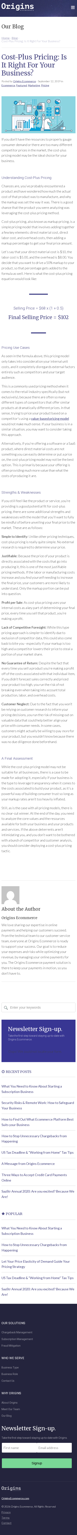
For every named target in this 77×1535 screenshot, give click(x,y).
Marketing (34, 85)
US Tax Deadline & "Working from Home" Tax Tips (37, 1152)
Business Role (9, 1374)
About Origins (9, 1402)
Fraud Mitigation (11, 1345)
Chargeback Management (16, 1332)
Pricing (45, 85)
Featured (21, 85)
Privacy (6, 1512)
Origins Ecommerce (24, 81)
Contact (6, 1523)
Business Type (10, 1367)
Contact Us (7, 1380)
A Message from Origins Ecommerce (28, 1164)
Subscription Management (17, 1339)
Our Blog (6, 1415)
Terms (5, 1517)
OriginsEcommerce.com (15, 1498)
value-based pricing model (50, 418)
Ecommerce (8, 85)
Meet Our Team (10, 1409)
